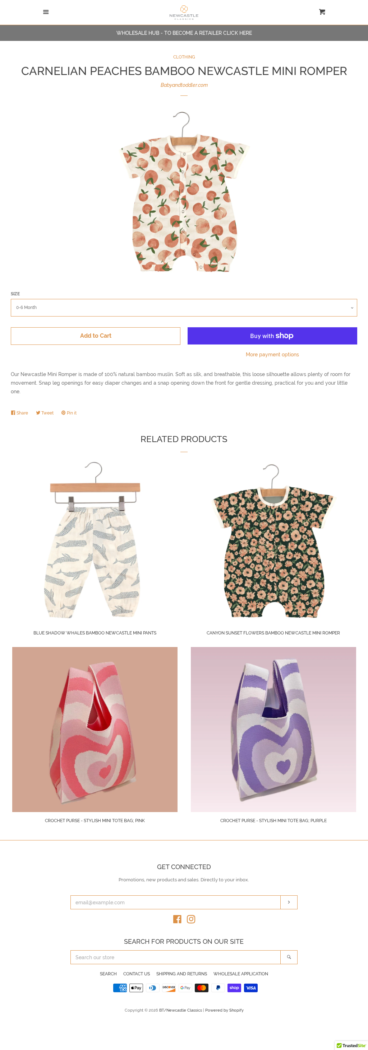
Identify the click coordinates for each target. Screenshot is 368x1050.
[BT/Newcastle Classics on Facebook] (177, 921)
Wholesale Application (240, 973)
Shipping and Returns (181, 973)
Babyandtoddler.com (184, 85)
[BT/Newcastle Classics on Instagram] (191, 921)
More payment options (272, 354)
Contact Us (136, 973)
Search (108, 973)
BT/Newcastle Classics (181, 1010)
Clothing (184, 57)
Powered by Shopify (224, 1010)
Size (15, 293)
